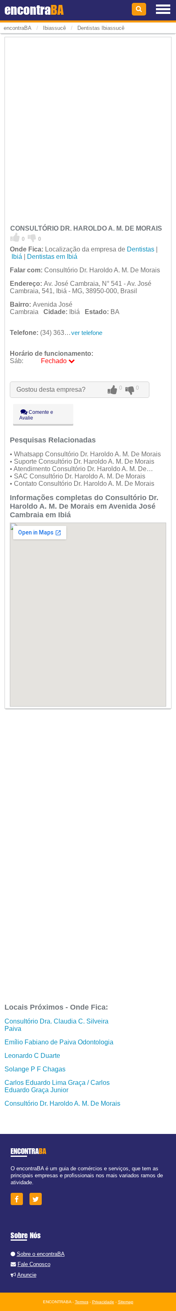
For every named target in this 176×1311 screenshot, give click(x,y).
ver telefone (86, 332)
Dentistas (140, 249)
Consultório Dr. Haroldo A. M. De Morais (62, 1103)
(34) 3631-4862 (47, 332)
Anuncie (26, 1275)
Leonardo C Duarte (32, 1055)
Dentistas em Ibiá (52, 256)
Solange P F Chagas (35, 1069)
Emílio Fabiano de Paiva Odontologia (59, 1042)
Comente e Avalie (36, 415)
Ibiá (16, 256)
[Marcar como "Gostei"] (15, 237)
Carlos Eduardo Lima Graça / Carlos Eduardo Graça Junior (57, 1086)
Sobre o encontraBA (41, 1254)
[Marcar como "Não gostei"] (32, 237)
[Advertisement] (88, 127)
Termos (81, 1302)
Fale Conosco (34, 1264)
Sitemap (125, 1302)
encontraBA (18, 28)
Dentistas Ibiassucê (100, 28)
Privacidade (103, 1302)
